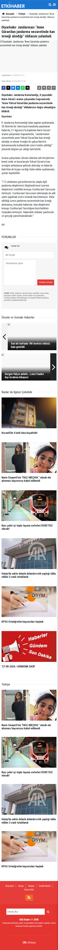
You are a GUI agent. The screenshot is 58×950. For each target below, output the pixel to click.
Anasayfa (9, 14)
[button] (44, 88)
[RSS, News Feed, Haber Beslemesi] (29, 898)
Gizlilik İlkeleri (45, 886)
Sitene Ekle (29, 889)
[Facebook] (4, 88)
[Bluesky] (13, 88)
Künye (21, 886)
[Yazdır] (39, 88)
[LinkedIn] (18, 88)
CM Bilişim (31, 942)
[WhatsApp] (23, 88)
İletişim (31, 886)
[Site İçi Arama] (50, 4)
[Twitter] (8, 88)
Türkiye (21, 14)
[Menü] (54, 4)
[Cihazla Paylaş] (28, 88)
